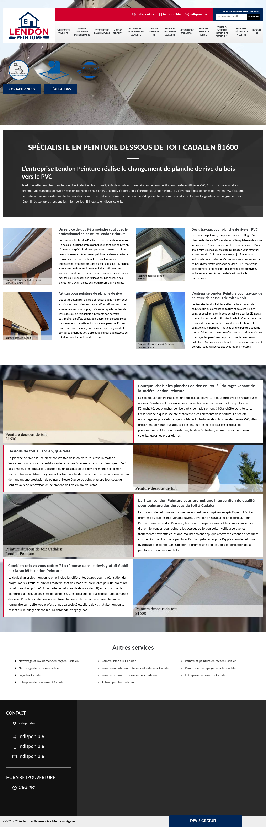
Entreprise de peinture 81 (63, 31)
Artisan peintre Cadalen (118, 682)
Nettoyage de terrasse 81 (187, 31)
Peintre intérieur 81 (154, 32)
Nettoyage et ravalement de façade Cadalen (49, 661)
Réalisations (61, 89)
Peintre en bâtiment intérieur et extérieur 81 (222, 32)
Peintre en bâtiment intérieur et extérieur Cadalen (136, 668)
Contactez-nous (22, 89)
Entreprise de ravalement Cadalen (42, 682)
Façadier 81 (256, 31)
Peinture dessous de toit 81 (203, 32)
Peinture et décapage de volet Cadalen (211, 668)
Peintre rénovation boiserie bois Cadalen (129, 675)
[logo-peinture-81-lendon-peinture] (29, 23)
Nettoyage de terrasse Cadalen (39, 668)
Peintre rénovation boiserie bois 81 (82, 32)
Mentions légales (63, 821)
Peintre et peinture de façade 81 (170, 32)
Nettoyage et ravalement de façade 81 (136, 32)
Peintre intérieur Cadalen (119, 661)
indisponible (145, 14)
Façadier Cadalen (30, 675)
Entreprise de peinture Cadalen (206, 675)
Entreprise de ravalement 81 (102, 31)
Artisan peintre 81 (118, 31)
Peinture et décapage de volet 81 (241, 32)
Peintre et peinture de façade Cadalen (210, 661)
